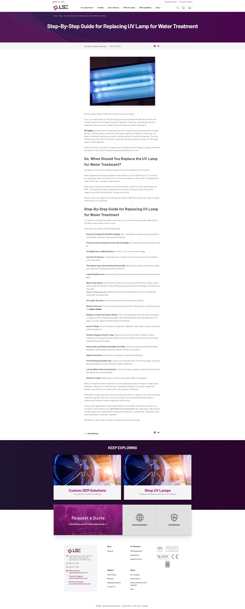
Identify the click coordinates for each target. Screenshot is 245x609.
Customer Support (186, 2)
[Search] (177, 8)
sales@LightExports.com (78, 572)
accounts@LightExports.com (80, 584)
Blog (132, 589)
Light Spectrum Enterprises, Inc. (124, 408)
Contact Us (111, 586)
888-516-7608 (74, 567)
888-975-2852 (59, 2)
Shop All (110, 551)
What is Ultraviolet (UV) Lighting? (138, 584)
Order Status (111, 575)
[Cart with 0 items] (189, 8)
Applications (134, 555)
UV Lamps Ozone (87, 8)
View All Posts (92, 433)
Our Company (135, 575)
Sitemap (145, 606)
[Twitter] (158, 46)
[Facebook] (155, 46)
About (158, 8)
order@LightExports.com (78, 578)
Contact (88, 420)
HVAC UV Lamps (129, 8)
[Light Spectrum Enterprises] (60, 7)
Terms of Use (136, 606)
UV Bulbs (100, 8)
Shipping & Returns (114, 583)
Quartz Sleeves (113, 8)
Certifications (135, 579)
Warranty (110, 579)
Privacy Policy (126, 606)
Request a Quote (171, 2)
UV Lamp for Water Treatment (95, 46)
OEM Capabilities (145, 8)
